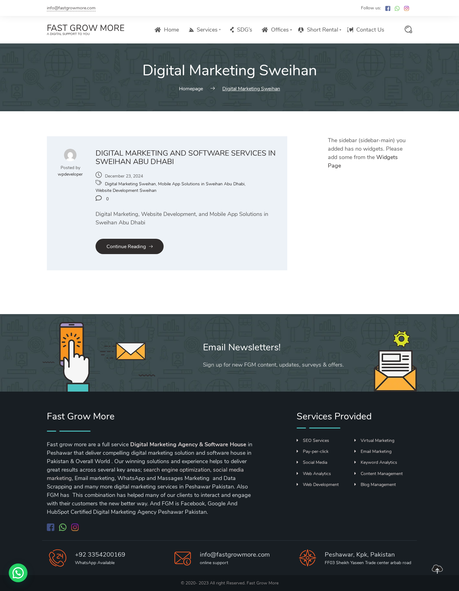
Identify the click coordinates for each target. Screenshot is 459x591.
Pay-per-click (315, 451)
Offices (280, 30)
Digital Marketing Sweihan (130, 184)
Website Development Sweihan (126, 190)
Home (171, 30)
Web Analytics (317, 474)
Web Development (321, 485)
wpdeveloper (70, 174)
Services (207, 30)
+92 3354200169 (100, 554)
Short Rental (322, 30)
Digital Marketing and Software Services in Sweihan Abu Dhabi (186, 157)
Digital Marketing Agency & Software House (188, 444)
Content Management (382, 474)
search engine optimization (176, 469)
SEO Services (316, 440)
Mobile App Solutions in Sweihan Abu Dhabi (201, 184)
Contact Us (370, 30)
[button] (18, 572)
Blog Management (378, 485)
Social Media (315, 462)
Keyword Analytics (379, 462)
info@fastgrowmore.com (71, 8)
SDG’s (244, 30)
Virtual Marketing (377, 440)
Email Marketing (376, 451)
